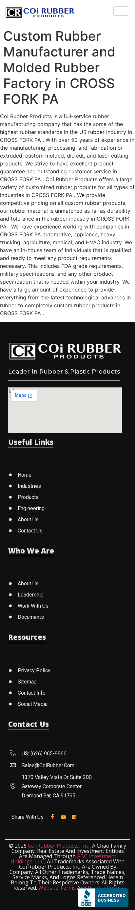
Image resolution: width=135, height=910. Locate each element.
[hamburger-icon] (120, 11)
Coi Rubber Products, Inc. (58, 845)
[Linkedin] (75, 816)
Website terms (57, 887)
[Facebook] (54, 816)
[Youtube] (64, 816)
